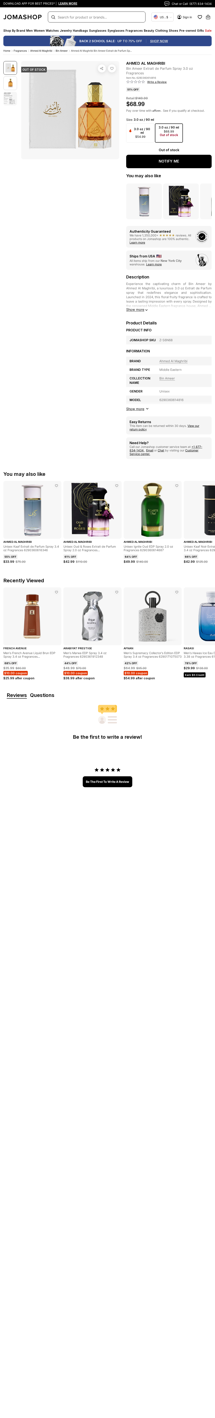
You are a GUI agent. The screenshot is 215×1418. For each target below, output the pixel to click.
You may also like (143, 175)
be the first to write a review (107, 781)
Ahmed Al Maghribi (41, 50)
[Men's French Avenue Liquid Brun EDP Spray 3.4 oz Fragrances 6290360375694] (56, 592)
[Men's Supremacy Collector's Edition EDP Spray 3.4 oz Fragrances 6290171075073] (177, 592)
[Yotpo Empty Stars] (135, 82)
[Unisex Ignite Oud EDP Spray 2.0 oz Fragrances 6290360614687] (177, 486)
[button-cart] (208, 17)
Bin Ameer (62, 50)
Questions (42, 695)
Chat (161, 450)
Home (6, 50)
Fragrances (20, 50)
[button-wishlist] (199, 17)
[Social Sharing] (102, 68)
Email (149, 450)
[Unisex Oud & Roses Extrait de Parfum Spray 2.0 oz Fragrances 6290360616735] (117, 486)
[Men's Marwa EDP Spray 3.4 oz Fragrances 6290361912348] (117, 592)
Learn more (137, 242)
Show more (135, 309)
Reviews (17, 695)
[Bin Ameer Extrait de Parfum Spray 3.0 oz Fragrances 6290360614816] (112, 68)
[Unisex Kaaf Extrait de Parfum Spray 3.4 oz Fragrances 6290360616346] (56, 486)
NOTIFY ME (169, 161)
